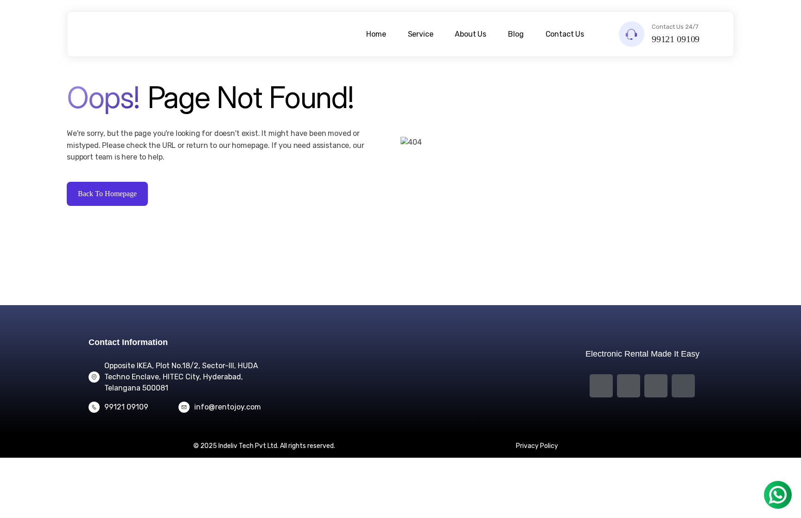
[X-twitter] (628, 385)
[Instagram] (683, 385)
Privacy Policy (537, 446)
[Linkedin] (656, 385)
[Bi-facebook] (601, 385)
